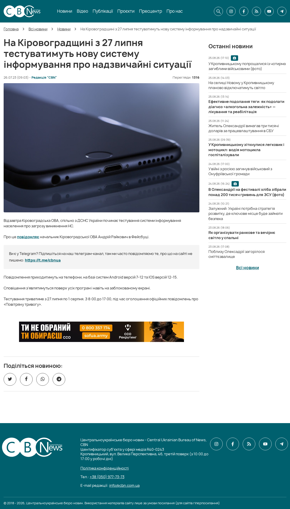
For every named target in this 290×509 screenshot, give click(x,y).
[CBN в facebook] (243, 11)
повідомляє (28, 236)
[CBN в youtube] (269, 11)
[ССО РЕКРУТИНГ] (101, 332)
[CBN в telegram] (281, 11)
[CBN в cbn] (256, 11)
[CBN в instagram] (231, 11)
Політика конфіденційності (104, 468)
